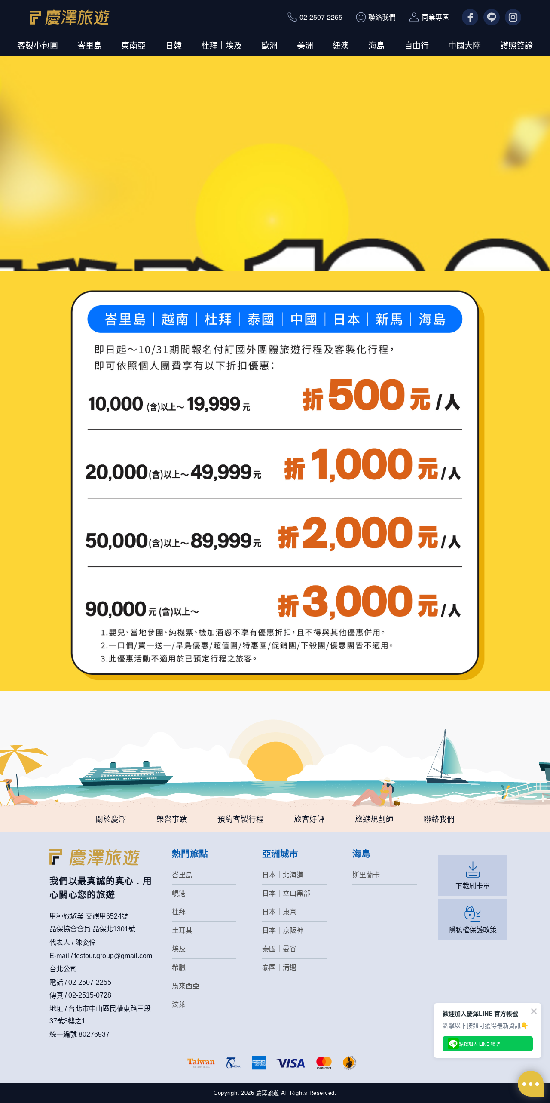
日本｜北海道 (282, 875)
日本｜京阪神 (282, 930)
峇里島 (89, 45)
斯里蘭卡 (366, 875)
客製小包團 (37, 45)
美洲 (305, 45)
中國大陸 (464, 45)
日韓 (173, 45)
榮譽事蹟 (171, 819)
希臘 (179, 967)
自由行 (416, 45)
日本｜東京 (279, 912)
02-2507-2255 (320, 17)
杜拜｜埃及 (221, 45)
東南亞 (133, 45)
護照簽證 (516, 45)
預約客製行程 (240, 819)
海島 (376, 45)
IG (508, 17)
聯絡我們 (382, 17)
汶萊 (179, 1004)
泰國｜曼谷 (279, 948)
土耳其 (182, 930)
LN (487, 17)
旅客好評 (309, 819)
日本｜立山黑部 (286, 893)
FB (466, 17)
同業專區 (435, 17)
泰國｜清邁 (279, 967)
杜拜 (179, 912)
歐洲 (269, 45)
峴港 (179, 893)
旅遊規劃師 (374, 819)
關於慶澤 (110, 819)
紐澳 (341, 45)
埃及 (179, 948)
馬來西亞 (185, 985)
